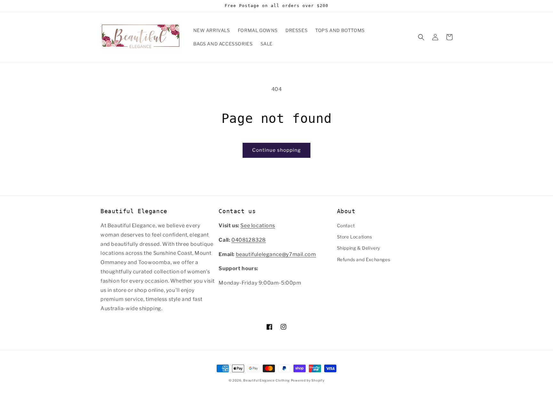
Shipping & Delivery (358, 248)
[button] (421, 37)
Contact (346, 225)
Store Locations (354, 236)
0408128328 (248, 240)
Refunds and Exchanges (363, 259)
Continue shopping (276, 150)
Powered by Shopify (308, 380)
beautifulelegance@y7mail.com (276, 254)
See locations (257, 225)
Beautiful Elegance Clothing (267, 380)
